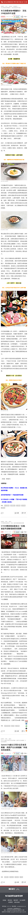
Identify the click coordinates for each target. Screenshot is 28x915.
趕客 (13, 725)
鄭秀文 (6, 877)
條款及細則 (17, 902)
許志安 (17, 877)
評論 (20, 1)
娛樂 (2, 753)
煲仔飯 (23, 505)
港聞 (2, 531)
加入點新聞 (22, 900)
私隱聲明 (10, 902)
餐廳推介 (13, 505)
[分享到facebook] (26, 724)
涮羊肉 (3, 507)
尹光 (22, 877)
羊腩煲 (18, 505)
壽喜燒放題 (7, 725)
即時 (15, 1)
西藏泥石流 (10, 1)
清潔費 (17, 725)
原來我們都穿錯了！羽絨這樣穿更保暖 (12, 495)
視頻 (17, 1)
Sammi (11, 877)
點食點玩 (3, 16)
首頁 (5, 1)
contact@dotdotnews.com (21, 906)
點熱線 (4, 900)
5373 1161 (9, 906)
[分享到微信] (26, 726)
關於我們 (16, 900)
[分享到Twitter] (26, 728)
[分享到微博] (26, 731)
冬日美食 (7, 505)
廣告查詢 (10, 900)
